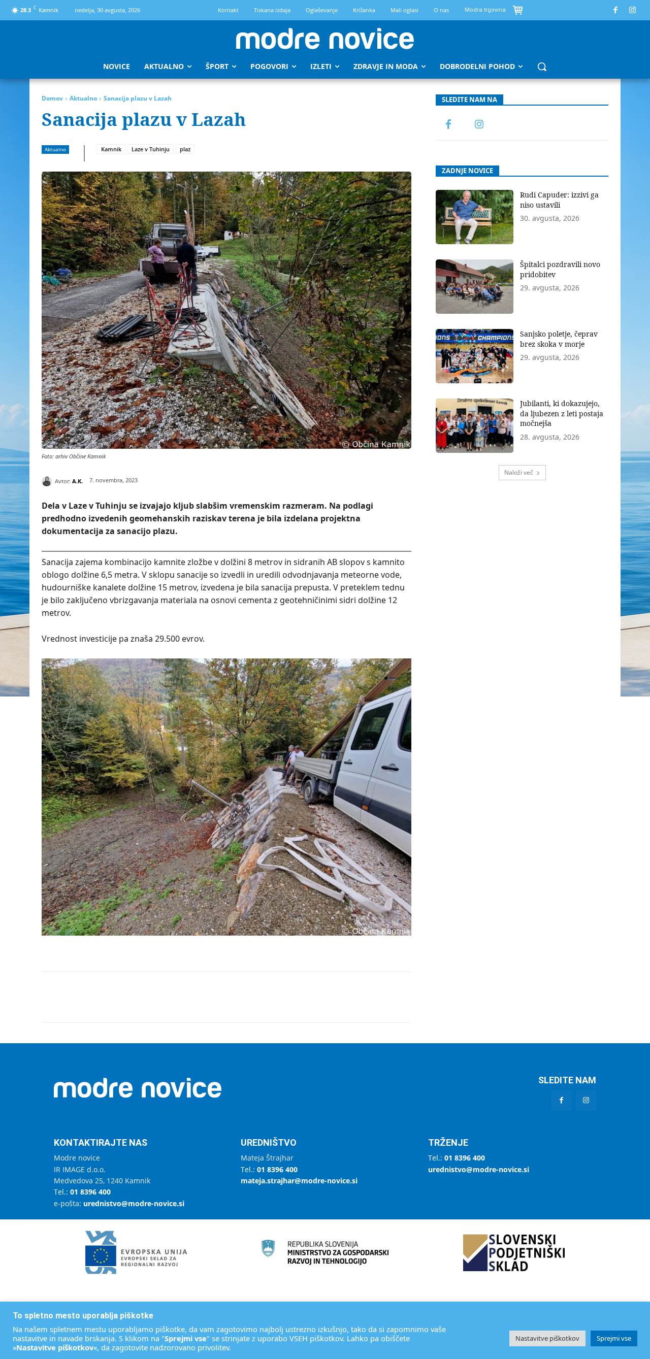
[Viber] (269, 997)
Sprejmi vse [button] (614, 1338)
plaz (185, 149)
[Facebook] (615, 10)
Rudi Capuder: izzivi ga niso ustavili (559, 200)
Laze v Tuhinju (151, 149)
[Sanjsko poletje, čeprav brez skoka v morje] (474, 356)
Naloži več (518, 472)
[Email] (223, 997)
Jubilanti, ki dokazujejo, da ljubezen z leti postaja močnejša (561, 413)
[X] (129, 997)
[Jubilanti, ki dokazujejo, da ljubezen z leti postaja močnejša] (474, 426)
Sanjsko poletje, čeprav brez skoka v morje (559, 339)
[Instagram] (633, 10)
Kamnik (111, 149)
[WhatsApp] (176, 997)
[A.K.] (48, 481)
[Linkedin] (199, 997)
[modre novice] (325, 38)
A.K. (77, 481)
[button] (542, 66)
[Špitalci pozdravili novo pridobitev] (474, 286)
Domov (52, 98)
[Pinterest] (153, 997)
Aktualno (83, 98)
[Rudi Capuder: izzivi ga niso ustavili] (474, 217)
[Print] (246, 997)
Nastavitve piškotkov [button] (547, 1338)
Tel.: (82, 1192)
